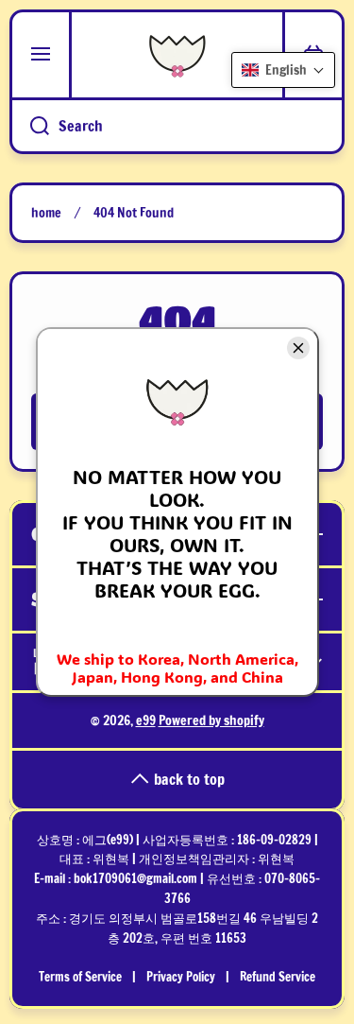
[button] (283, 70)
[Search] (29, 125)
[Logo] (177, 54)
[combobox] (177, 125)
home (46, 212)
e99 (146, 720)
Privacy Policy (180, 976)
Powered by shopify (211, 720)
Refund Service (277, 976)
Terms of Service (80, 976)
